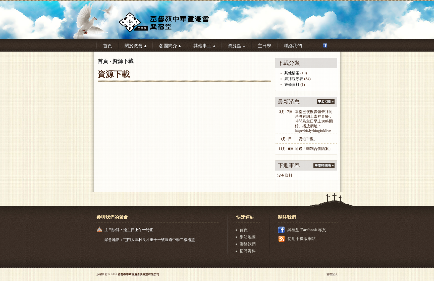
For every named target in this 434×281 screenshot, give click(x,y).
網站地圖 (248, 237)
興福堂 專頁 (306, 230)
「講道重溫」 (306, 139)
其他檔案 (291, 73)
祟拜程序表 (293, 79)
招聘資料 (248, 251)
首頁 (103, 61)
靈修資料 (291, 85)
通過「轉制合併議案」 (314, 149)
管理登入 (332, 274)
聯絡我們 (248, 244)
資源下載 (123, 61)
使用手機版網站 (302, 238)
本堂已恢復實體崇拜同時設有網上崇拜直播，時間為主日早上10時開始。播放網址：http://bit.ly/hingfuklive (314, 121)
